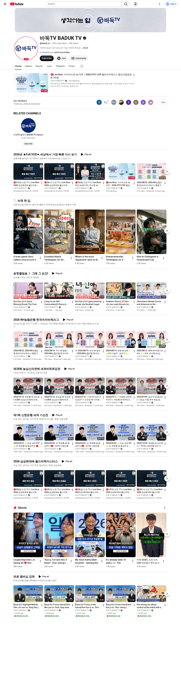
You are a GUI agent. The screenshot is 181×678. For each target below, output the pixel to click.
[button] (26, 48)
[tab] (18, 66)
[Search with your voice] (135, 4)
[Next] (167, 171)
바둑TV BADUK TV (57, 81)
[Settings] (159, 4)
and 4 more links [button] (62, 52)
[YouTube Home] (16, 4)
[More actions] (134, 75)
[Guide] (5, 4)
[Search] (125, 4)
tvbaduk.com (48, 52)
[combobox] (84, 4)
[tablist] (90, 66)
